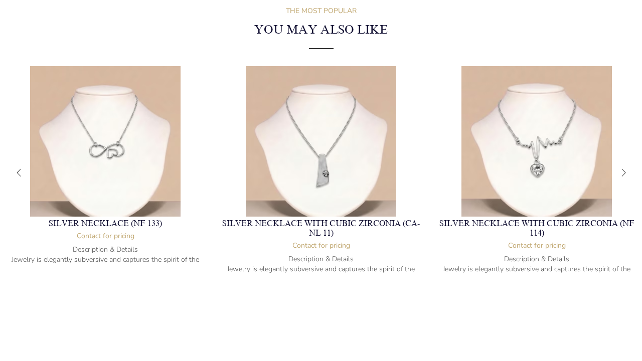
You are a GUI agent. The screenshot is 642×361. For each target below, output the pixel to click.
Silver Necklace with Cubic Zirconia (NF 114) (536, 228)
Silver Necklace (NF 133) (105, 223)
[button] (18, 173)
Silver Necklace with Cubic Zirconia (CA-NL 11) (321, 228)
